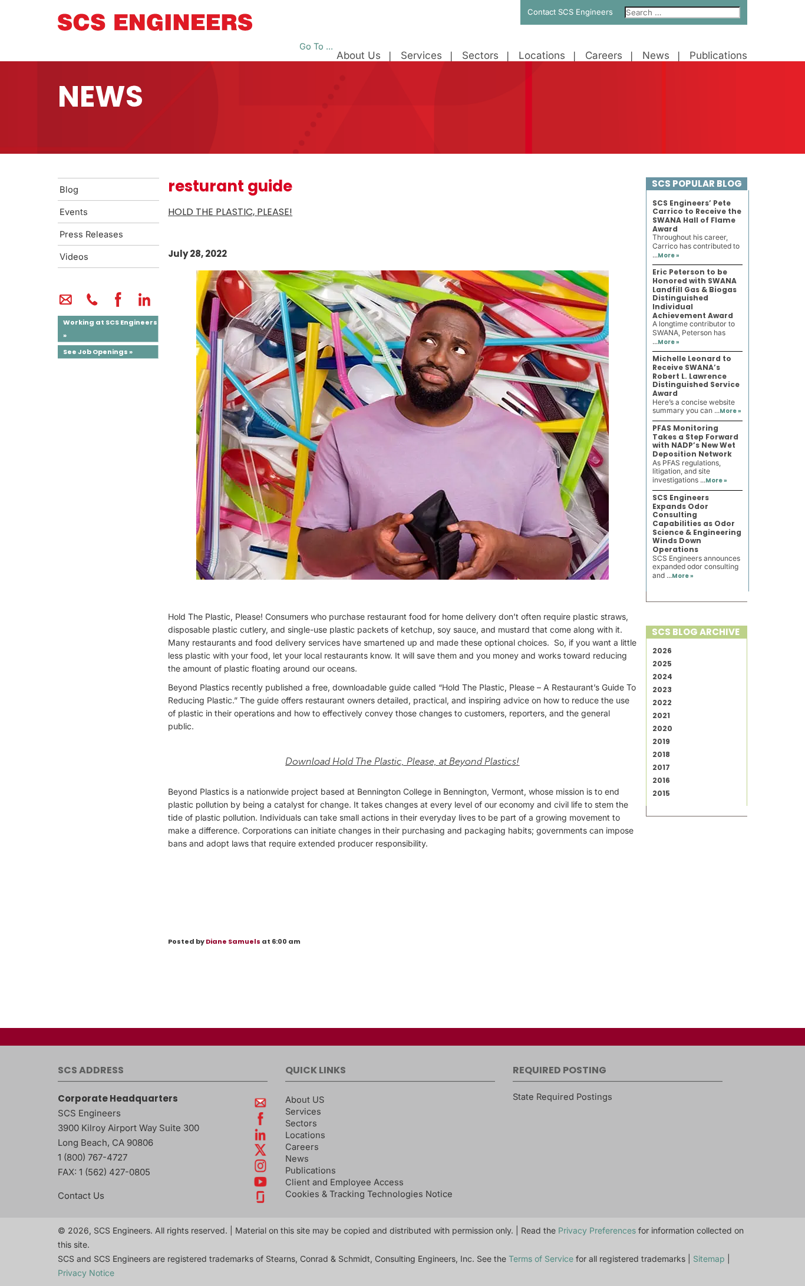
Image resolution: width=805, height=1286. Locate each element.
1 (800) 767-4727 (92, 1157)
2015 (661, 793)
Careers (603, 55)
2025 (662, 664)
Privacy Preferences (597, 1230)
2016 (661, 780)
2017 (661, 767)
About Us (358, 55)
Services (421, 55)
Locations (542, 55)
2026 (662, 651)
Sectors (480, 55)
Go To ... (316, 46)
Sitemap (709, 1259)
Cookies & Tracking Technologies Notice (369, 1194)
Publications (718, 55)
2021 (661, 715)
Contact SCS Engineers (570, 11)
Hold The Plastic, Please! (230, 212)
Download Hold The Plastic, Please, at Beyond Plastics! (402, 761)
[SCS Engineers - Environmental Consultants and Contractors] (155, 27)
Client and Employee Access (344, 1182)
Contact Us (81, 1195)
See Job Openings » (98, 351)
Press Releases (91, 234)
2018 (661, 754)
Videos (74, 257)
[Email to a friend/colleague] (66, 304)
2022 (662, 702)
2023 (662, 690)
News (655, 55)
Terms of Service (541, 1259)
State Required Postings (562, 1097)
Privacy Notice (86, 1273)
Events (74, 212)
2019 (661, 741)
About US (304, 1100)
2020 (662, 728)
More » (668, 255)
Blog (69, 189)
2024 (662, 677)
